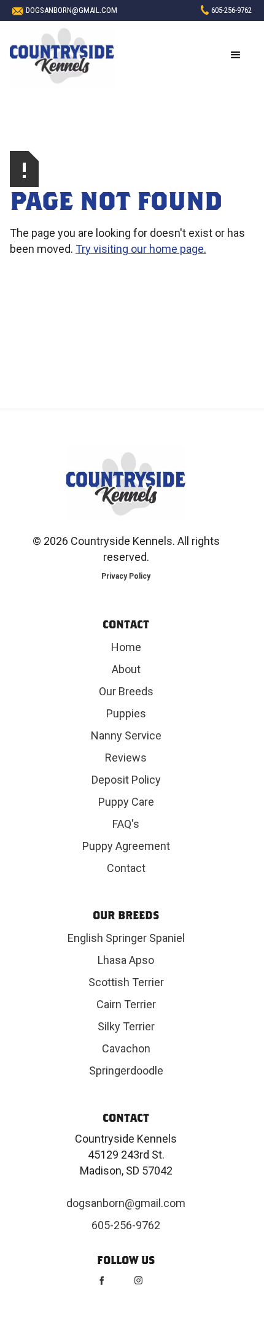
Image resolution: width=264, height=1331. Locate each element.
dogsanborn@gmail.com (71, 10)
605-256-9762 (231, 10)
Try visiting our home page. (141, 248)
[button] (235, 55)
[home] (62, 55)
